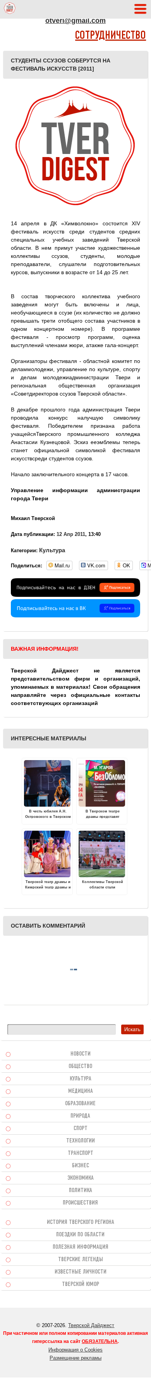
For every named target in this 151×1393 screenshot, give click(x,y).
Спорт (81, 1128)
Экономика (80, 1178)
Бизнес (80, 1165)
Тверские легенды (80, 1259)
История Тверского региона (80, 1222)
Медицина (80, 1091)
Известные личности (80, 1272)
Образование (80, 1103)
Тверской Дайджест (91, 1325)
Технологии (80, 1141)
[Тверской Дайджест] (9, 9)
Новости (80, 1054)
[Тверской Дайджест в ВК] (75, 615)
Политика (80, 1190)
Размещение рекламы (75, 1358)
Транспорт (80, 1153)
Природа (80, 1116)
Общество (80, 1066)
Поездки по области (80, 1234)
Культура (52, 550)
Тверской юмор (80, 1284)
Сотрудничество (110, 36)
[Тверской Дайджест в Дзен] (75, 595)
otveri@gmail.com (75, 20)
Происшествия (80, 1203)
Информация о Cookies (75, 1350)
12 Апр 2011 (71, 534)
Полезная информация (80, 1247)
